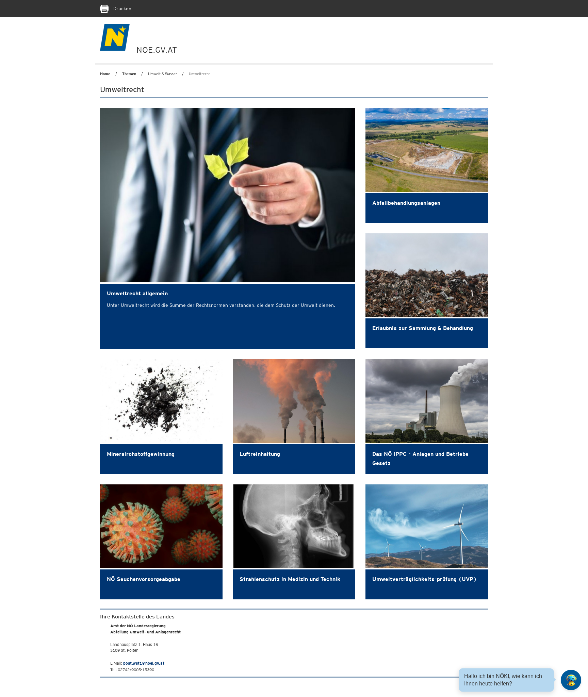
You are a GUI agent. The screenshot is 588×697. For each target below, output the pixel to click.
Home (105, 73)
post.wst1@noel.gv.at (143, 663)
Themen (129, 73)
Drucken (121, 8)
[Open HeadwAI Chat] (571, 680)
